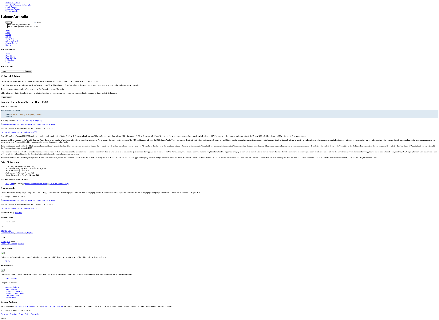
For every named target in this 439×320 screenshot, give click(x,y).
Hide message (6, 97)
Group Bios (9, 39)
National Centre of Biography (25, 306)
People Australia (11, 7)
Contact (8, 35)
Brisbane (4, 244)
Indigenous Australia (12, 9)
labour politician (11, 289)
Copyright (4, 314)
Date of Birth (10, 56)
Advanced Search (11, 41)
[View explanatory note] (3, 253)
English (8, 261)
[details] (18, 212)
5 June (3, 242)
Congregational (11, 278)
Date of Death (10, 58)
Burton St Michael (7, 233)
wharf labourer (10, 297)
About (7, 33)
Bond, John (9, 184)
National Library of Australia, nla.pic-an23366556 (19, 132)
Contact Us (35, 314)
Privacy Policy (24, 314)
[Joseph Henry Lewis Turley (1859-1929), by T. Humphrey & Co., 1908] (28, 124)
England (30, 233)
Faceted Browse (11, 43)
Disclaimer (13, 314)
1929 (8, 242)
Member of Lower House (14, 291)
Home (7, 31)
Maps (7, 62)
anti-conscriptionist (12, 287)
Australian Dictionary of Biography (18, 5)
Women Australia (11, 11)
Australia (21, 244)
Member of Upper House (14, 293)
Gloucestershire (20, 233)
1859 (9, 231)
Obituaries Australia (12, 3)
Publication (9, 60)
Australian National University (52, 306)
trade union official (12, 295)
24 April (4, 231)
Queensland (12, 244)
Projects (8, 37)
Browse (8, 45)
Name (7, 54)
